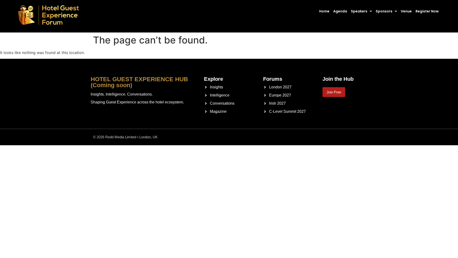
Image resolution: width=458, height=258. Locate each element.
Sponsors (384, 11)
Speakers (359, 11)
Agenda (340, 11)
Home (324, 11)
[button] (363, 11)
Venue (406, 11)
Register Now (427, 11)
